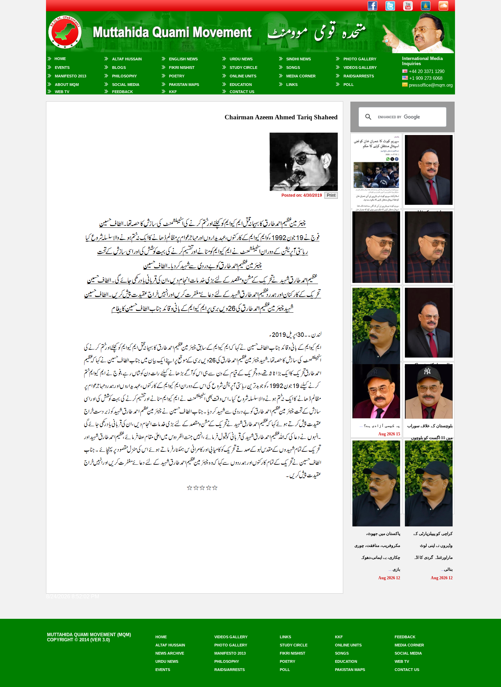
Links (292, 85)
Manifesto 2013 (70, 76)
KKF (173, 92)
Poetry (176, 76)
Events (62, 67)
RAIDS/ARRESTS (359, 76)
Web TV (62, 92)
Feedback (122, 92)
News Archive (169, 653)
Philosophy (124, 76)
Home (60, 59)
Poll (349, 85)
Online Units (243, 76)
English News (183, 59)
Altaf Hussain (127, 59)
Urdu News (241, 59)
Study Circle (243, 67)
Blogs (119, 67)
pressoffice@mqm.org (431, 85)
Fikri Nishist (182, 67)
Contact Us (242, 92)
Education (241, 85)
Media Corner (301, 76)
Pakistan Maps (184, 85)
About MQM (67, 85)
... (380, 425)
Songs (293, 67)
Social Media (125, 85)
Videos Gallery (360, 67)
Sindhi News (298, 59)
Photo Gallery (360, 59)
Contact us (407, 670)
